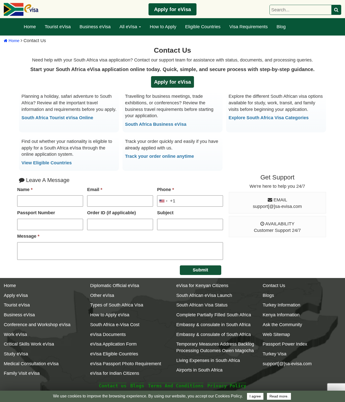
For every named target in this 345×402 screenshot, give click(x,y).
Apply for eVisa (172, 9)
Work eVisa (15, 334)
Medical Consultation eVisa (31, 363)
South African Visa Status (202, 304)
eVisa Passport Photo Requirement (125, 363)
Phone (165, 189)
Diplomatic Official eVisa (114, 285)
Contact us (113, 385)
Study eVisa (16, 353)
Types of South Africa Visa (116, 304)
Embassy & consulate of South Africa (213, 334)
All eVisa (128, 26)
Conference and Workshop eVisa (37, 324)
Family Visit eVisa (22, 373)
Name (25, 189)
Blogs (268, 295)
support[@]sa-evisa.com (277, 206)
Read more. (278, 396)
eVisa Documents (108, 334)
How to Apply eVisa (109, 314)
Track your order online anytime (159, 156)
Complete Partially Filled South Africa (213, 314)
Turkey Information (281, 304)
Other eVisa (102, 295)
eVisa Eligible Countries (114, 353)
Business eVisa (95, 26)
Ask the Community (282, 324)
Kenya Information (281, 314)
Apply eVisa (16, 295)
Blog (281, 26)
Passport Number (36, 212)
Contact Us (274, 285)
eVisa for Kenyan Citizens (202, 285)
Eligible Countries (202, 26)
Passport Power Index (285, 344)
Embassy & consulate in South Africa (213, 324)
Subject (165, 212)
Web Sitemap (276, 334)
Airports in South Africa (199, 370)
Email (94, 189)
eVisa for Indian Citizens (114, 373)
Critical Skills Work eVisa (29, 344)
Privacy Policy (226, 385)
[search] (336, 10)
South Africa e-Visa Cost (114, 324)
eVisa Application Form (113, 344)
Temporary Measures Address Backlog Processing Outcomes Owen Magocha (215, 347)
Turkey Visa (274, 353)
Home (30, 26)
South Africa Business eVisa (155, 124)
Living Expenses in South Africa (208, 360)
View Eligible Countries (46, 162)
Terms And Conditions (176, 385)
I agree (255, 396)
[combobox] (166, 201)
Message (28, 236)
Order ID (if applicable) (111, 212)
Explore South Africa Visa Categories (269, 117)
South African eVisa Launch (204, 295)
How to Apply (163, 26)
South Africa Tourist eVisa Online (57, 117)
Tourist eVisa (58, 26)
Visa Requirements (248, 26)
